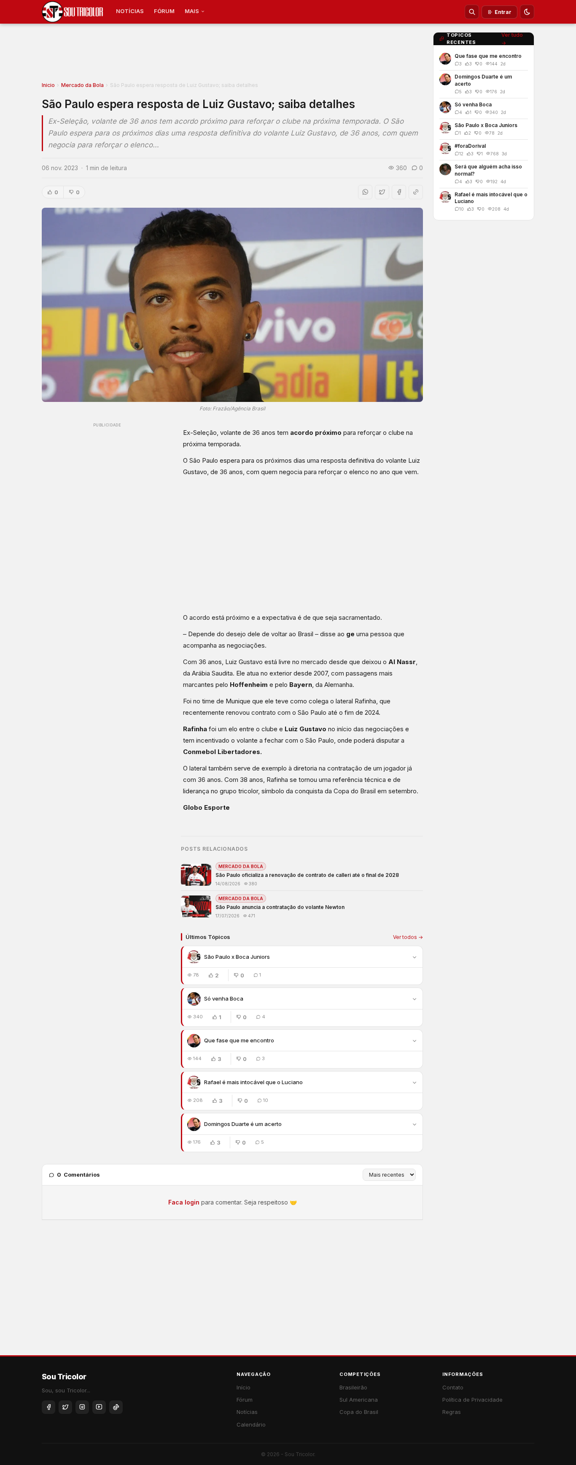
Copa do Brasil (358, 1411)
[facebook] (48, 1407)
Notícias (247, 1411)
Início (243, 1387)
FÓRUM (164, 11)
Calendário (251, 1424)
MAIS (192, 11)
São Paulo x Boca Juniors (237, 956)
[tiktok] (116, 1407)
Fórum (245, 1399)
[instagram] (82, 1407)
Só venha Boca (223, 998)
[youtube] (99, 1407)
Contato (452, 1387)
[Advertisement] (232, 55)
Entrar (503, 12)
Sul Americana (358, 1399)
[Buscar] (472, 12)
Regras (451, 1411)
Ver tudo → (512, 39)
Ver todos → (408, 937)
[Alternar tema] (527, 12)
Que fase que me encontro (239, 1040)
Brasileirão (353, 1387)
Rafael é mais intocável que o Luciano (253, 1082)
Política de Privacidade (472, 1399)
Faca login (183, 1202)
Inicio (48, 85)
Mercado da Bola (82, 85)
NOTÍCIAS (130, 11)
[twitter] (65, 1407)
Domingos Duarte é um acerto (243, 1123)
